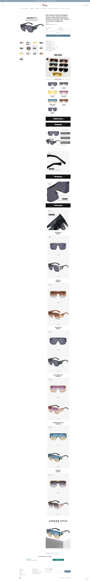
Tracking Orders (22, 574)
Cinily (63, 577)
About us (21, 569)
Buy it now (58, 35)
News (20, 571)
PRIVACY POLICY (35, 569)
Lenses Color (48, 27)
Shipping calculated (49, 24)
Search (20, 573)
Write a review (58, 559)
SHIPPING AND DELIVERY (36, 571)
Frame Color (60, 27)
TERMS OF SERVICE (35, 573)
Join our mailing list (49, 569)
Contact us (21, 570)
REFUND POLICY (35, 570)
